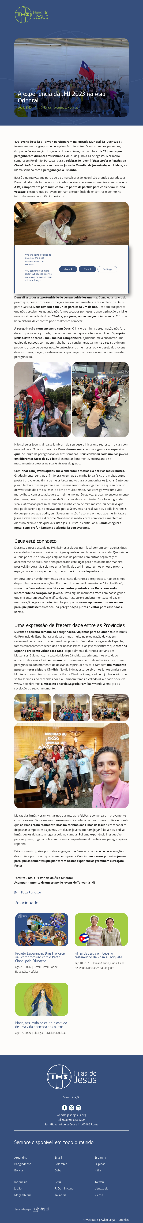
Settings (107, 269)
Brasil (37, 967)
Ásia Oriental (43, 107)
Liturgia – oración (44, 1033)
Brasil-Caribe (50, 967)
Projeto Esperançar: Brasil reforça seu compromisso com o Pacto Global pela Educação (40, 957)
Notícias (72, 107)
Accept (68, 269)
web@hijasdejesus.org (71, 1115)
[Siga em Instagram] (78, 1107)
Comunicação (72, 1097)
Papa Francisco (31, 892)
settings (36, 280)
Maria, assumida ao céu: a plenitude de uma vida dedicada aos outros (41, 1025)
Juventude (59, 107)
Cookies (123, 1220)
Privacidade (90, 1220)
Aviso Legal (108, 1220)
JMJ (16, 892)
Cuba (113, 963)
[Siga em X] (71, 1107)
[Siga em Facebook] (64, 1107)
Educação (21, 972)
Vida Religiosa (105, 968)
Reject (87, 269)
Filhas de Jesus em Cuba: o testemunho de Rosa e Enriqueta (98, 955)
